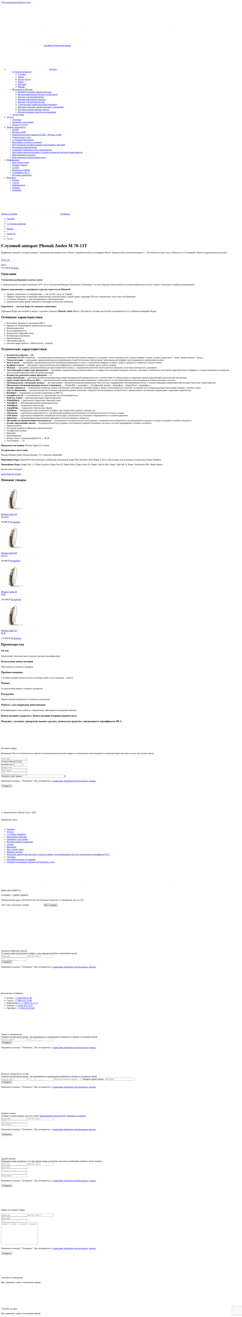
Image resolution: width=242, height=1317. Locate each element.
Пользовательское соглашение (21, 859)
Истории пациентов (22, 175)
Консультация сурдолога (24, 155)
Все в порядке (51, 905)
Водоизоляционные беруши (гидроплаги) (38, 94)
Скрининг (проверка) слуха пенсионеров (32, 150)
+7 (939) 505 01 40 (23, 998)
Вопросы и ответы (21, 170)
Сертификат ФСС (20, 172)
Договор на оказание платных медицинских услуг (31, 862)
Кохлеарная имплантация (24, 147)
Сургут (15, 182)
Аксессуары (18, 114)
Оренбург (17, 190)
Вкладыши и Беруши (22, 89)
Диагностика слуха (21, 137)
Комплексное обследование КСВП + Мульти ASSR (36, 135)
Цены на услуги (20, 124)
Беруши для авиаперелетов (31, 97)
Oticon (21, 77)
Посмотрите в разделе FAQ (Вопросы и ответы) (63, 1116)
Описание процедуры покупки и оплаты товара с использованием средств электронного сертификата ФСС (58, 854)
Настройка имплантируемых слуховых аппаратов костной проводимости (47, 152)
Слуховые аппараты (22, 72)
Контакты (11, 177)
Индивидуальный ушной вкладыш (34, 92)
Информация (13, 160)
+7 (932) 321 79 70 (24, 1005)
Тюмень (16, 187)
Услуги (10, 117)
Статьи (15, 167)
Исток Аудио (24, 79)
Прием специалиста (16, 127)
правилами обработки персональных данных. (74, 781)
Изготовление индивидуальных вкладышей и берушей (38, 145)
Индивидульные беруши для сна (33, 109)
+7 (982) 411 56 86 (23, 1000)
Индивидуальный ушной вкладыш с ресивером (40, 107)
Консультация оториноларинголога (29, 157)
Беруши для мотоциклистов (31, 102)
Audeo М (11, 234)
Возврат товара (19, 165)
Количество (6, 764)
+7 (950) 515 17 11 (29, 1003)
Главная (10, 218)
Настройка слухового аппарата (27, 142)
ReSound (22, 84)
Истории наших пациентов (20, 842)
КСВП (15, 129)
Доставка (16, 119)
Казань (15, 180)
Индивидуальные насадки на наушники (37, 112)
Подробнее (15, 522)
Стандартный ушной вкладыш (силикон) (37, 104)
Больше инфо (36, 905)
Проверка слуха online (22, 122)
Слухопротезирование (23, 140)
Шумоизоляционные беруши (32, 99)
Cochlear (22, 74)
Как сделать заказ (20, 162)
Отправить (6, 1043)
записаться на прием (11, 474)
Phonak (21, 87)
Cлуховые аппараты (16, 224)
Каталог (53, 69)
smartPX (22, 819)
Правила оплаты (15, 852)
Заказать (15, 268)
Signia (21, 82)
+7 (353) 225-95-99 (26, 1008)
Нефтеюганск (18, 185)
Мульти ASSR (19, 132)
